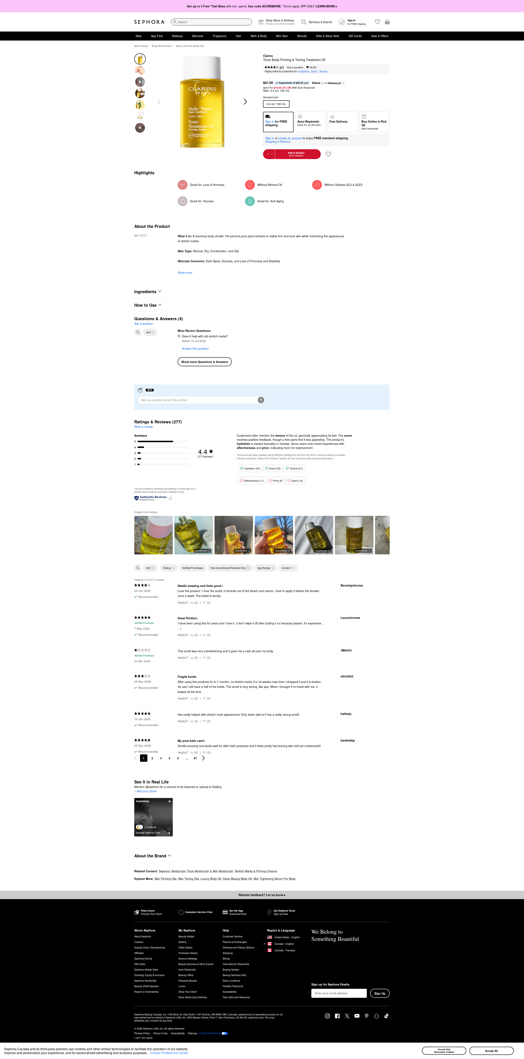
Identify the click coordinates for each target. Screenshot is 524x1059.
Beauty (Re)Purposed (146, 986)
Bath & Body (259, 36)
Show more (185, 272)
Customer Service (233, 936)
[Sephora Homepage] (149, 22)
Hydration (303, 71)
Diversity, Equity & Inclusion (149, 975)
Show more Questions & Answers (204, 362)
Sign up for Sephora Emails (330, 984)
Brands (302, 36)
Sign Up (379, 993)
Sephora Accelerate (145, 980)
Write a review (143, 427)
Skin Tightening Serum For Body (274, 879)
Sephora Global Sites (146, 969)
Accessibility (229, 991)
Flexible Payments (233, 986)
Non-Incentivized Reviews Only (228, 568)
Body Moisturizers (162, 45)
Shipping (228, 953)
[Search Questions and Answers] (138, 332)
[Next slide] (245, 102)
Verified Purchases (192, 568)
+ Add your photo (145, 791)
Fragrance (219, 36)
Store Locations (231, 980)
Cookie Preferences (210, 1033)
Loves (181, 986)
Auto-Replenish (187, 969)
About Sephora (142, 936)
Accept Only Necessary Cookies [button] (444, 1050)
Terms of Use (160, 1033)
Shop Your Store (187, 991)
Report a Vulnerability (146, 991)
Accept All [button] (491, 1051)
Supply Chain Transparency (149, 947)
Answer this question (195, 348)
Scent (314, 71)
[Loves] (377, 22)
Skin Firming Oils (165, 879)
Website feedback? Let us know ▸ (262, 895)
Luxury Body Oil (211, 879)
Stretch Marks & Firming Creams (256, 871)
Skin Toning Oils (188, 879)
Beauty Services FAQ (234, 975)
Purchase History (188, 953)
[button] (148, 1053)
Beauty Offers (185, 975)
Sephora (164, 871)
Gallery (182, 942)
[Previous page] (135, 758)
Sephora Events (143, 958)
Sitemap (192, 1033)
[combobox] (211, 21)
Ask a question (295, 67)
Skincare (197, 36)
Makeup (177, 36)
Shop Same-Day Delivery (192, 997)
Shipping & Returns (277, 141)
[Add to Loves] (328, 154)
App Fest (157, 36)
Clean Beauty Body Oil (237, 879)
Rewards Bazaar (187, 980)
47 (195, 758)
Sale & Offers (379, 36)
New (138, 36)
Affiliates (139, 953)
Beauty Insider (186, 936)
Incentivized (201, 550)
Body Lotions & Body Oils (190, 45)
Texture (323, 71)
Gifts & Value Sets (327, 36)
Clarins (268, 56)
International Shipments (236, 964)
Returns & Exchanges (235, 942)
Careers (138, 942)
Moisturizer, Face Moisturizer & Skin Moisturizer (202, 871)
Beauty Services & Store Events (195, 964)
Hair (238, 36)
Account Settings (187, 958)
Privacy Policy (142, 1033)
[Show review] (153, 535)
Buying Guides (231, 969)
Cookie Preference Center (169, 1053)
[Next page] (203, 758)
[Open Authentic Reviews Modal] (170, 498)
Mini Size (282, 36)
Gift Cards (355, 36)
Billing (226, 958)
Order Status (185, 947)
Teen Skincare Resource (236, 997)
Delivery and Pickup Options (238, 947)
